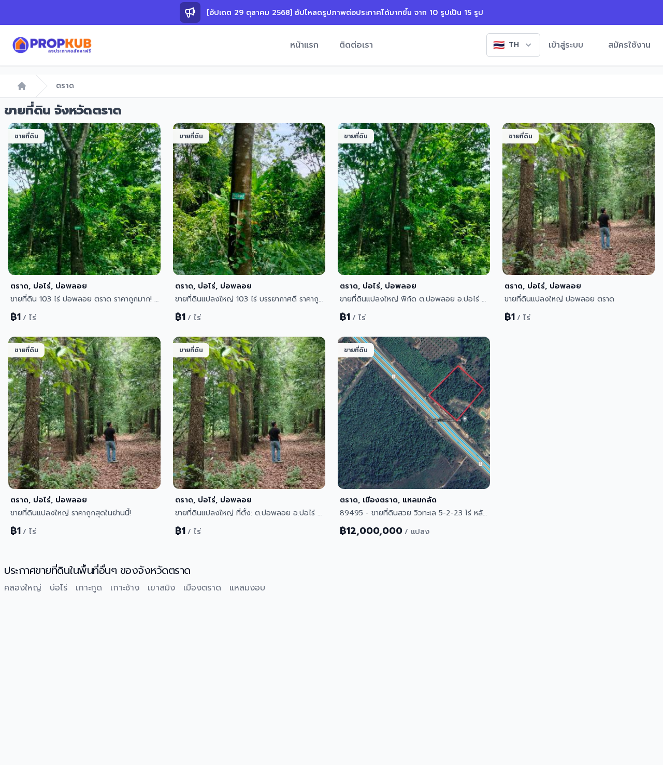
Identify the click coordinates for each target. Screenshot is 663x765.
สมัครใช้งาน (629, 45)
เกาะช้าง (124, 588)
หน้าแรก (304, 45)
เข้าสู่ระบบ (566, 45)
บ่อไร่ (58, 588)
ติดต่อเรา (356, 45)
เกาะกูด (89, 588)
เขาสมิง (161, 588)
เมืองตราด (202, 588)
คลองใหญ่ (22, 588)
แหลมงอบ (247, 588)
